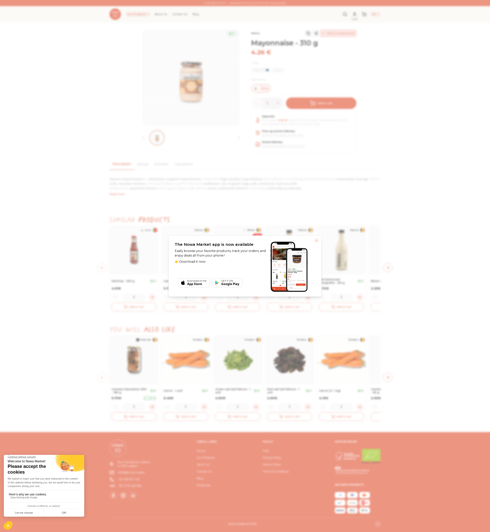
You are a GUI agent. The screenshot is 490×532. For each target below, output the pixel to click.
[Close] (316, 240)
